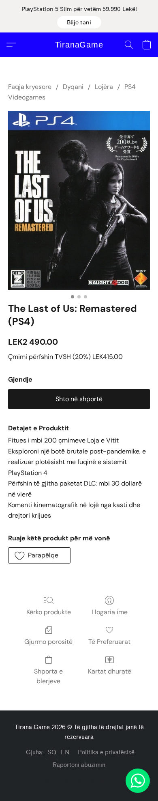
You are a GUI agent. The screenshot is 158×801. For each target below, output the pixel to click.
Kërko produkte (48, 612)
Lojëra (104, 86)
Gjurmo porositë (48, 641)
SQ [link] (52, 752)
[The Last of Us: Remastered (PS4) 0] (79, 200)
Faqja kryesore (29, 86)
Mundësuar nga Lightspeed (79, 779)
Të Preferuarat (109, 641)
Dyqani (73, 86)
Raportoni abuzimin (79, 765)
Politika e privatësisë (106, 752)
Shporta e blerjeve (48, 676)
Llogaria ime (110, 612)
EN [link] (65, 752)
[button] (79, 22)
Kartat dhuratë (109, 671)
